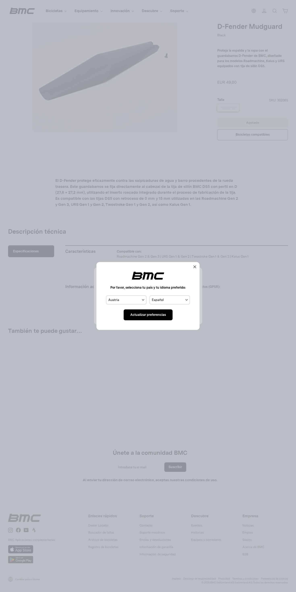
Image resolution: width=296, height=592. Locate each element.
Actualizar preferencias (148, 315)
